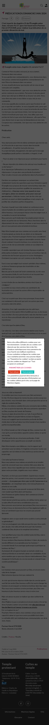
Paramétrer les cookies (20, 368)
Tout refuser (14, 372)
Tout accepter (27, 372)
